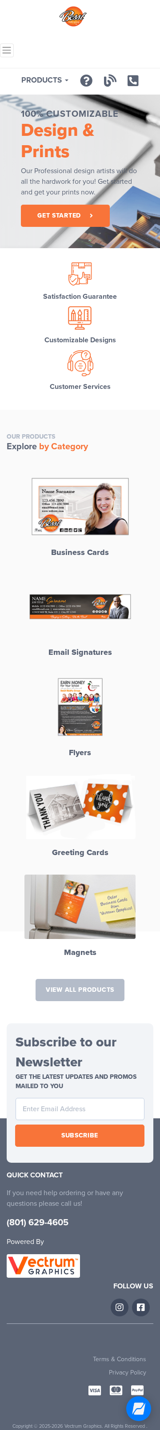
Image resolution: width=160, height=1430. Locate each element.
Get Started (59, 215)
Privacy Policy (127, 1372)
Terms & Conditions (119, 1359)
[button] (45, 80)
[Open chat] (138, 1408)
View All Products (80, 990)
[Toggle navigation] (7, 50)
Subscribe (79, 1135)
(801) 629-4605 (37, 1222)
